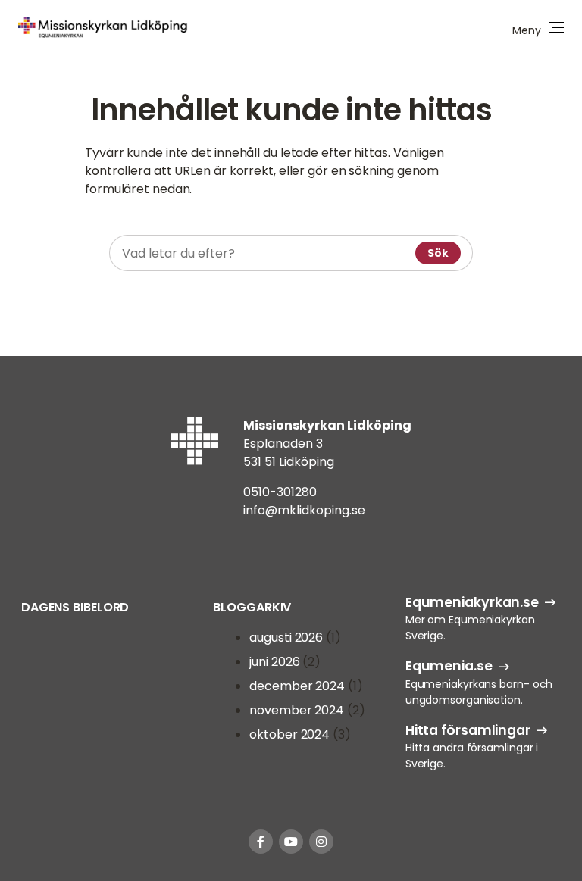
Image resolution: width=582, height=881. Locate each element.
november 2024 (296, 710)
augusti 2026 (286, 637)
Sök (438, 253)
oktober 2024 (289, 734)
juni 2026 (274, 661)
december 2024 (297, 686)
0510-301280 (280, 492)
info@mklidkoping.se (304, 510)
